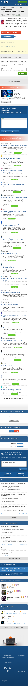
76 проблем (9, 9)
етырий (9, 585)
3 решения (18, 360)
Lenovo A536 (5, 251)
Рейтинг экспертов (21, 669)
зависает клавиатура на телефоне (12, 340)
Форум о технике (8, 662)
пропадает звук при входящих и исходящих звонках (12, 266)
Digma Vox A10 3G (6, 290)
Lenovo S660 (5, 182)
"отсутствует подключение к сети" (12, 377)
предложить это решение (10, 131)
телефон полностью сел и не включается (15, 145)
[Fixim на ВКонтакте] (9, 668)
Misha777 (9, 15)
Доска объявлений (8, 659)
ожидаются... (17, 81)
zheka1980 (10, 591)
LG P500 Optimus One (6, 235)
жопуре (21, 64)
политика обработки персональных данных (14, 681)
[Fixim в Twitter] (7, 670)
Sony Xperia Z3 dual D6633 (7, 222)
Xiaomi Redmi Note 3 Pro (7, 302)
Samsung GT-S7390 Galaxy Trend (9, 338)
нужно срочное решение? (17, 15)
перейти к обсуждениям (14, 558)
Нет (17, 431)
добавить (22, 469)
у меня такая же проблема (9, 32)
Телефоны (4, 7)
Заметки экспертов (8, 655)
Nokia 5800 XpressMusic (7, 168)
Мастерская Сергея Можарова (12, 611)
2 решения (18, 165)
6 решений (18, 152)
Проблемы (19, 4)
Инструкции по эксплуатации (8, 657)
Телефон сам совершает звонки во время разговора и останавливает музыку (15, 198)
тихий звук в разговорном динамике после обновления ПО (13, 224)
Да (11, 431)
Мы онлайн (21, 652)
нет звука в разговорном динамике (13, 253)
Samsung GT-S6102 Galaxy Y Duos (9, 375)
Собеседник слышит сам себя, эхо (12, 352)
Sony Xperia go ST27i (7, 276)
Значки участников (21, 671)
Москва (19, 14)
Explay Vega (5, 387)
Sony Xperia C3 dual (6, 313)
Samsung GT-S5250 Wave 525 (8, 195)
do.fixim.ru (5, 574)
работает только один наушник (12, 158)
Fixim (5, 1)
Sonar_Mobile (7, 616)
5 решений (18, 347)
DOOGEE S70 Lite (6, 350)
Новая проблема (23, 1)
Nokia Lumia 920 (6, 156)
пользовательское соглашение (15, 680)
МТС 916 (4, 209)
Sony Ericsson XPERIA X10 (7, 143)
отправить (22, 73)
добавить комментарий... (9, 51)
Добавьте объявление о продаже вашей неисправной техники (13, 569)
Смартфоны (13, 7)
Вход (25, 4)
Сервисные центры (8, 652)
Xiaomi (21, 7)
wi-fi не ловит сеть (8, 365)
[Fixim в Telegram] (5, 668)
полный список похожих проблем (14, 398)
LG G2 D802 (4, 363)
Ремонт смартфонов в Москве (8, 46)
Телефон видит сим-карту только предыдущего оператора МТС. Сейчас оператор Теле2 (14, 239)
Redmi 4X (3, 9)
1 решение (15, 179)
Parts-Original (7, 621)
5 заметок (14, 517)
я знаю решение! (8, 36)
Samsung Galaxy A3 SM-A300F (8, 263)
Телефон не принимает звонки (12, 292)
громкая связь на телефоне (11, 304)
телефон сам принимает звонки (12, 389)
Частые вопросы (21, 655)
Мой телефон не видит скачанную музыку (15, 327)
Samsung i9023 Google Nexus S (8, 325)
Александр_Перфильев (13, 597)
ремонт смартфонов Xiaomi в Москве (14, 627)
